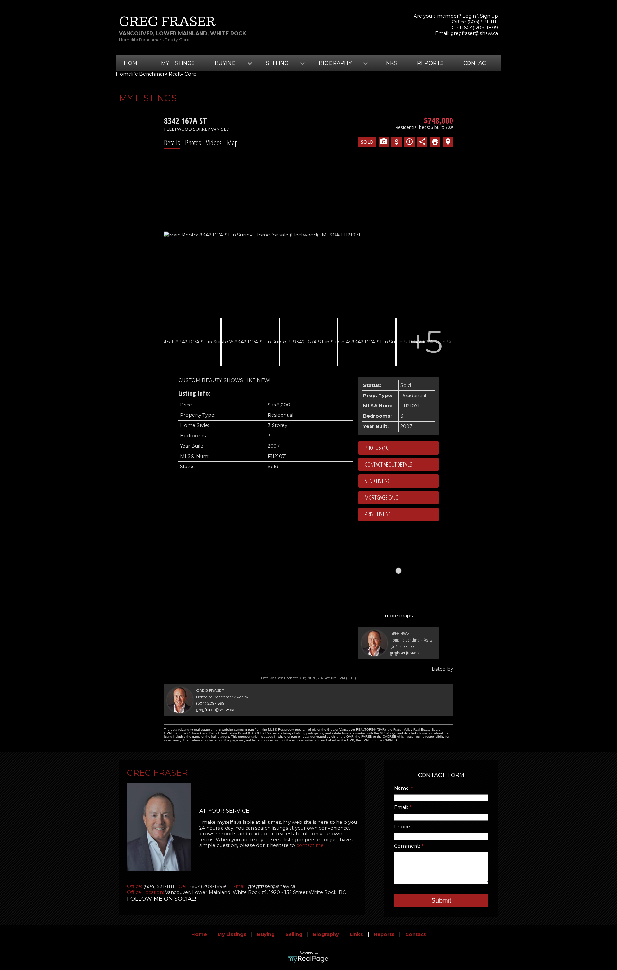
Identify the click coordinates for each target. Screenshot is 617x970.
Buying (266, 934)
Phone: (402, 827)
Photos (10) (377, 447)
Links (389, 63)
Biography (326, 934)
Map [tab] (232, 142)
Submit (441, 900)
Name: (402, 788)
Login (469, 16)
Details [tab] (172, 142)
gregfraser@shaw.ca (474, 33)
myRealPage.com (308, 959)
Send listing (378, 481)
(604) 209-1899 (402, 646)
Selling (293, 934)
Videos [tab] (214, 142)
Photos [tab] (193, 142)
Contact (476, 63)
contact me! (310, 845)
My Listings (178, 63)
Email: (401, 807)
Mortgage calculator (402, 498)
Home (132, 63)
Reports (430, 63)
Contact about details (388, 464)
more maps (399, 615)
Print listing (378, 514)
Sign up (489, 16)
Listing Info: (194, 393)
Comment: (407, 846)
